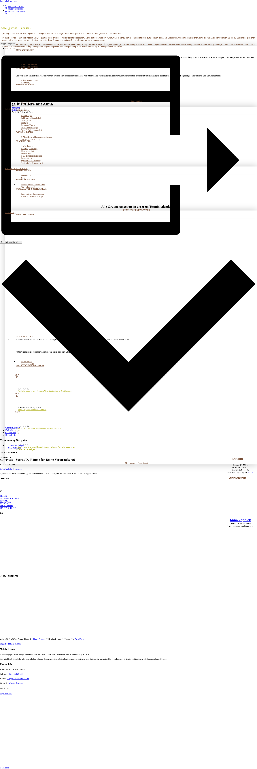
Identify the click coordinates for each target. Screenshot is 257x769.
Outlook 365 (10, 432)
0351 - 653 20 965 (15, 674)
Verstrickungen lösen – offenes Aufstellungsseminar (39, 428)
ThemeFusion (39, 639)
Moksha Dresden (16, 683)
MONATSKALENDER (25, 214)
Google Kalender (12, 428)
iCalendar (9, 430)
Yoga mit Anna (14, 448)
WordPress (79, 639)
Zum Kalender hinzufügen (11, 242)
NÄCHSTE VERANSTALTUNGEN (30, 366)
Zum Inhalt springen (8, 1)
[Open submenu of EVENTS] (15, 213)
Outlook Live (11, 435)
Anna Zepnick (240, 520)
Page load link (6, 694)
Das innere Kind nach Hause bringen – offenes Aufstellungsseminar (46, 447)
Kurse (250, 472)
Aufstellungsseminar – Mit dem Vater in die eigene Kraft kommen (45, 391)
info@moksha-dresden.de (11, 469)
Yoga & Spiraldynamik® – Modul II (32, 410)
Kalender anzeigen (26, 449)
